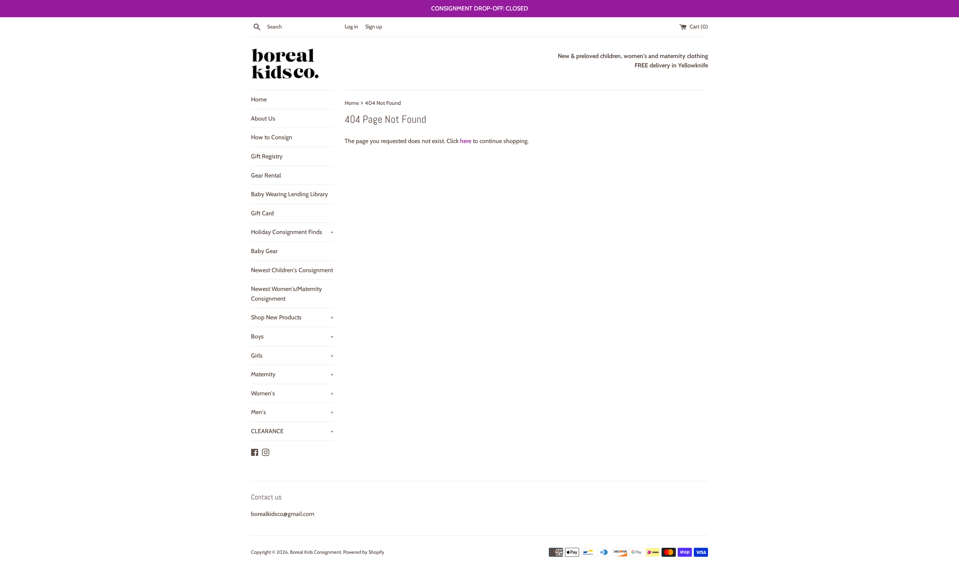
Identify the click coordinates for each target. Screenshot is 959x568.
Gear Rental (266, 175)
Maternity (292, 374)
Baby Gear (264, 251)
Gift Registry (266, 156)
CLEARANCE (292, 431)
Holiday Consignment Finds (292, 232)
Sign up (373, 26)
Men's (292, 412)
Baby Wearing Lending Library (289, 194)
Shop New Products (292, 317)
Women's (292, 393)
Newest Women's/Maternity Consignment (286, 293)
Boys (292, 336)
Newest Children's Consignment (292, 270)
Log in (351, 26)
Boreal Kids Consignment (315, 552)
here (465, 141)
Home (259, 99)
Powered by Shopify (363, 552)
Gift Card (262, 213)
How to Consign (271, 137)
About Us (263, 118)
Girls (292, 355)
